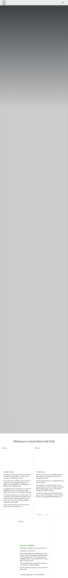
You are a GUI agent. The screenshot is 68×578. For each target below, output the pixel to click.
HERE (21, 506)
